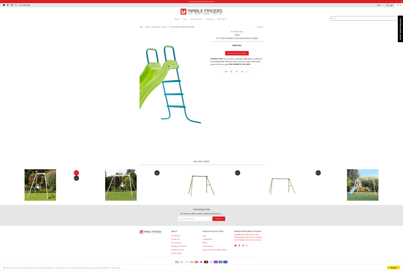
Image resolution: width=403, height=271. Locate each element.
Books (205, 243)
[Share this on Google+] (242, 71)
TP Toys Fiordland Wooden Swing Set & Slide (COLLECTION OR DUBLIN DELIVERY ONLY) (362, 185)
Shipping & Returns (178, 246)
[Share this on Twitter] (226, 71)
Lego (204, 235)
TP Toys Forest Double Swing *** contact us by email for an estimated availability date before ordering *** (121, 185)
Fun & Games (208, 246)
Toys (185, 19)
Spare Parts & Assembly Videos (214, 250)
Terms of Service (177, 250)
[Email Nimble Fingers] (15, 5)
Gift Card (222, 19)
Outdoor (210, 19)
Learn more (116, 267)
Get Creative (197, 19)
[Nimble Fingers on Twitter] (4, 5)
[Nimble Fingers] (201, 11)
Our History (175, 235)
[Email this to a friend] (247, 71)
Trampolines (207, 239)
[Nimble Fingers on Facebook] (8, 5)
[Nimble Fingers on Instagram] (11, 5)
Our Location (176, 243)
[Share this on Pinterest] (236, 71)
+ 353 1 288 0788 (24, 5)
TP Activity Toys (237, 31)
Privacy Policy (176, 253)
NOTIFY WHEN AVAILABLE (237, 53)
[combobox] (365, 18)
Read (177, 19)
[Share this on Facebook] (231, 71)
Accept (393, 267)
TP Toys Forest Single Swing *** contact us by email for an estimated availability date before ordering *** (40, 185)
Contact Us (175, 239)
